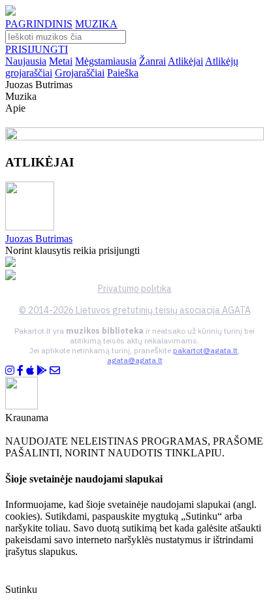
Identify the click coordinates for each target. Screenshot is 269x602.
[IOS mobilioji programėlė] (30, 370)
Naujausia (25, 61)
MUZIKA (96, 23)
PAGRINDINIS (38, 23)
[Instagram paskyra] (9, 370)
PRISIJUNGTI (36, 49)
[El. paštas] (55, 370)
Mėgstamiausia (105, 61)
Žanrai (152, 61)
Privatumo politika (135, 288)
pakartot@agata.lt (205, 350)
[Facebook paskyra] (20, 370)
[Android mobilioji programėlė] (42, 370)
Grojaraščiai (79, 72)
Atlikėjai (185, 61)
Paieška (122, 72)
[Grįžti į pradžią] (10, 12)
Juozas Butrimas (38, 238)
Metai (60, 61)
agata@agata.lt (135, 360)
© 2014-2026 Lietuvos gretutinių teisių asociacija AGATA (135, 310)
